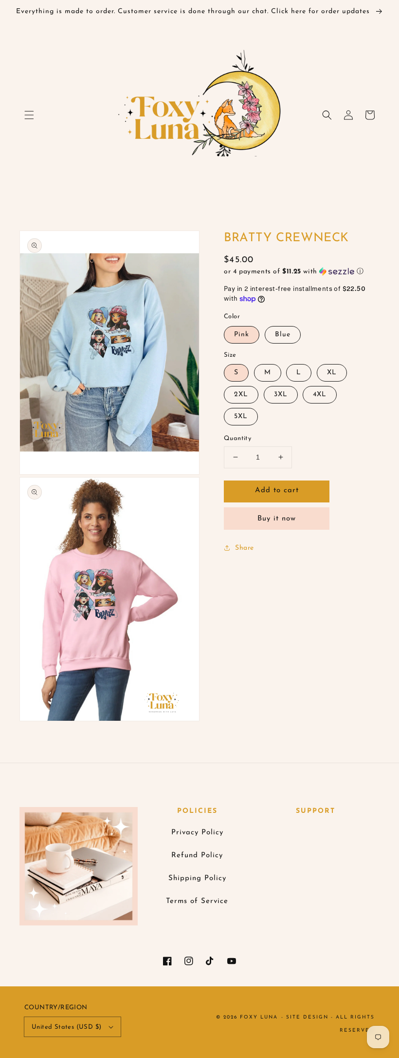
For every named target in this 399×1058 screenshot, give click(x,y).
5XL (241, 416)
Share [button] (244, 548)
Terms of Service (197, 901)
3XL (281, 394)
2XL (241, 394)
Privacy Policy (197, 832)
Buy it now (276, 518)
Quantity (237, 438)
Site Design (307, 1017)
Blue (282, 334)
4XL (319, 394)
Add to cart (277, 490)
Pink (241, 334)
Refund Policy (197, 855)
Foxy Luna (259, 1017)
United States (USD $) (66, 1027)
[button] (29, 115)
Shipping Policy (197, 878)
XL (332, 372)
